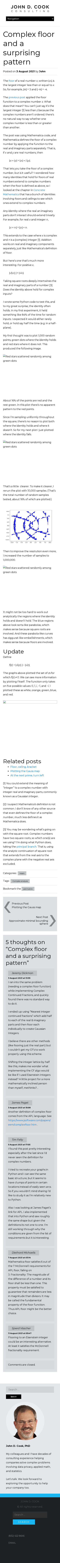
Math (22, 873)
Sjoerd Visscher (21, 1328)
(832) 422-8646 (16, 1535)
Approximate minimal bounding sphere (28, 922)
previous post (17, 97)
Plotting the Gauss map (25, 771)
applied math (42, 1466)
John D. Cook (30, 1501)
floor (11, 80)
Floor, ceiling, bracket (23, 766)
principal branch (26, 846)
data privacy (25, 1466)
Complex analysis (20, 881)
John (42, 71)
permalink (28, 889)
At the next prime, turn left (27, 775)
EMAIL (12, 1543)
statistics (16, 1471)
